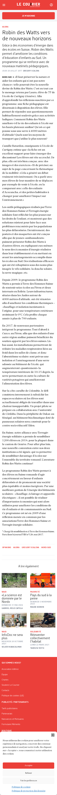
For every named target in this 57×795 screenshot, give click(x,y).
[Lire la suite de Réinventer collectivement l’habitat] (42, 620)
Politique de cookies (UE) (13, 696)
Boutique (7, 731)
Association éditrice (10, 669)
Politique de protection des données (28, 791)
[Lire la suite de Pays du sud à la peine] (42, 580)
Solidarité (35, 632)
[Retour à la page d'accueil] (28, 5)
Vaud (4, 592)
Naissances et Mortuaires (13, 719)
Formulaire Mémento (11, 724)
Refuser (28, 773)
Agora (5, 27)
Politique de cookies (21, 787)
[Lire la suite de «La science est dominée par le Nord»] (14, 580)
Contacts (5, 690)
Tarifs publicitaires (10, 708)
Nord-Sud (46, 547)
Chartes (5, 680)
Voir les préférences (28, 781)
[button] (52, 735)
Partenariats (7, 714)
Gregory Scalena (30, 547)
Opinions (6, 547)
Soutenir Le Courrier (10, 685)
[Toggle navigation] (4, 5)
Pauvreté (35, 592)
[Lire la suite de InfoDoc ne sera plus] (14, 620)
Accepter (28, 766)
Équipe (5, 675)
